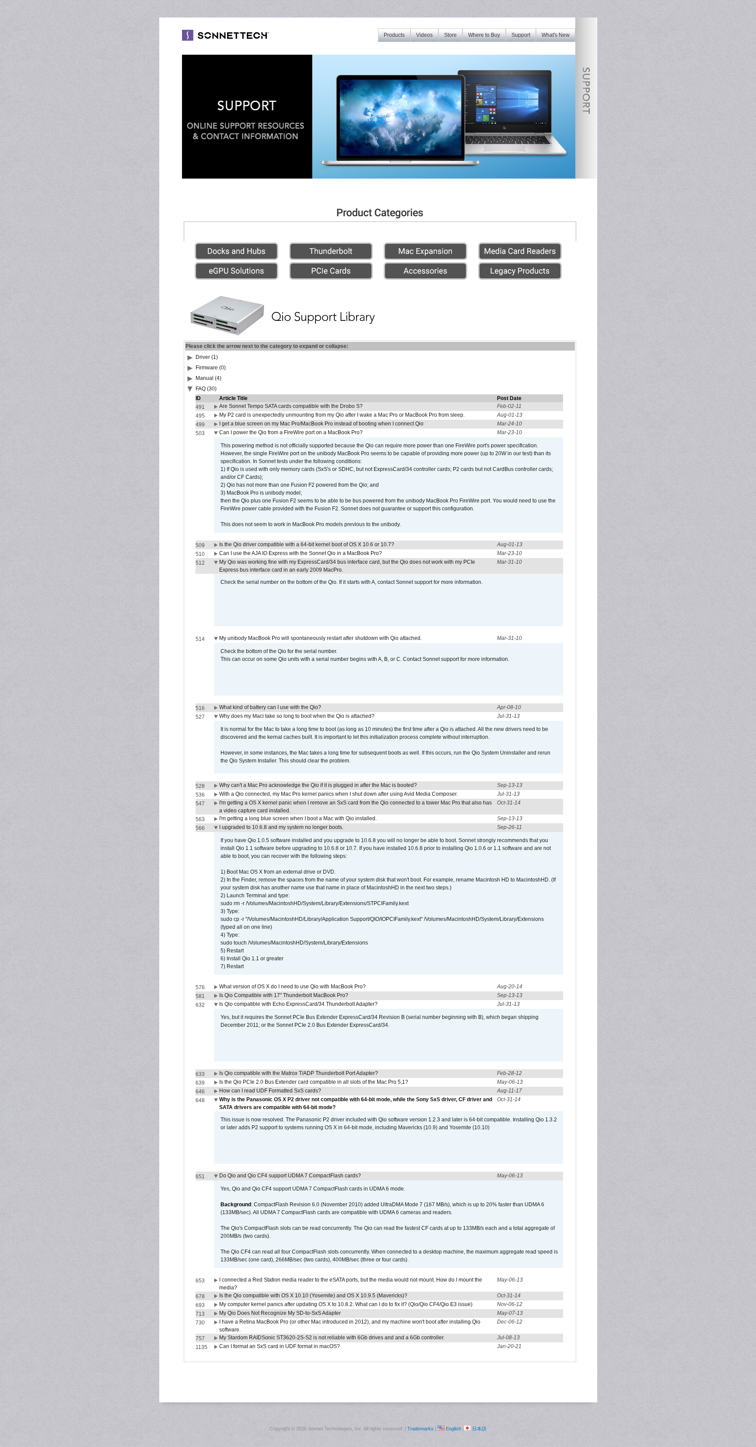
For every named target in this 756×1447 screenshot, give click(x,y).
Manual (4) (208, 378)
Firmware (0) (211, 368)
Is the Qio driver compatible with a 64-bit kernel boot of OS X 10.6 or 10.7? (306, 544)
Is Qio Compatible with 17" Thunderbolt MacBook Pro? (283, 995)
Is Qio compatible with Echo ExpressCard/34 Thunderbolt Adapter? (298, 1004)
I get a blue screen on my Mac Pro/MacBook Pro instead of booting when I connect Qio (321, 424)
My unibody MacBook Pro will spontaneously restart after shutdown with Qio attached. (320, 638)
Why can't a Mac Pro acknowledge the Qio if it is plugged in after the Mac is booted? (318, 785)
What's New (556, 35)
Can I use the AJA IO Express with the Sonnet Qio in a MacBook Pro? (300, 553)
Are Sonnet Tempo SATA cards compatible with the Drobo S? (291, 406)
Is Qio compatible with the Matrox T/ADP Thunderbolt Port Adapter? (298, 1073)
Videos (424, 35)
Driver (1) (207, 357)
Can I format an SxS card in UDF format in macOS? (279, 1346)
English (453, 1428)
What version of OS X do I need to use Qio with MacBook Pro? (292, 986)
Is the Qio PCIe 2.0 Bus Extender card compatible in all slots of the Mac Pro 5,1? (313, 1082)
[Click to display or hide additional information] (216, 408)
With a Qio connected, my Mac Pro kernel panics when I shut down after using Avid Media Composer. (338, 794)
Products (394, 35)
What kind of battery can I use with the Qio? (270, 707)
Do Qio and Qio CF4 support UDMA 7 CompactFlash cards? (290, 1176)
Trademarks (420, 1428)
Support (520, 35)
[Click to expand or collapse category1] (190, 390)
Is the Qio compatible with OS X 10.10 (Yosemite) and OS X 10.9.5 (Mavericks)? (313, 1295)
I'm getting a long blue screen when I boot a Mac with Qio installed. (298, 818)
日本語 (479, 1428)
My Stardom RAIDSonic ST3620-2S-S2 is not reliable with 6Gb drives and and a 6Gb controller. (331, 1338)
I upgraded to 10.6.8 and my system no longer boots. (281, 827)
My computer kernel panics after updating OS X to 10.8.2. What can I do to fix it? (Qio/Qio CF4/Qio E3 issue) (345, 1304)
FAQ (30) (206, 389)
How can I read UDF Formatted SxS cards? (270, 1091)
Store (450, 35)
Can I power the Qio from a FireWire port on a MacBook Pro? (291, 432)
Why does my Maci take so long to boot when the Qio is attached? (296, 716)
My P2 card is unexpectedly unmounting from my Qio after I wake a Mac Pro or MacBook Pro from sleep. (342, 415)
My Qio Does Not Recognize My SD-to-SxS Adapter (280, 1313)
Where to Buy (484, 35)
